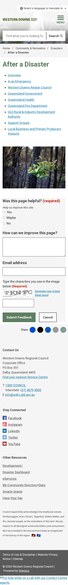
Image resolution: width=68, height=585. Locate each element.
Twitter (13, 437)
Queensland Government (25, 93)
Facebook (15, 418)
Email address (15, 263)
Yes (9, 212)
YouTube (14, 444)
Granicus (24, 570)
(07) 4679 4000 (30, 390)
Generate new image (47, 291)
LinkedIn (14, 431)
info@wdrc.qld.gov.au (20, 395)
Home (6, 48)
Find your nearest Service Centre (25, 377)
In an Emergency (20, 81)
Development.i (12, 466)
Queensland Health (21, 100)
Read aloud (41, 295)
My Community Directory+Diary (24, 485)
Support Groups (19, 123)
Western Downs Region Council (29, 87)
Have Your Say (12, 498)
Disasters (57, 48)
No (9, 223)
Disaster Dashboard (16, 472)
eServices (10, 478)
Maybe (11, 218)
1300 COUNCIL (15, 385)
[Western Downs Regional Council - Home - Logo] (20, 19)
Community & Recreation (31, 48)
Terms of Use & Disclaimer (19, 554)
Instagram (15, 424)
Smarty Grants (12, 491)
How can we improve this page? (30, 233)
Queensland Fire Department (27, 106)
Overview (14, 75)
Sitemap (18, 559)
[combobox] (42, 8)
